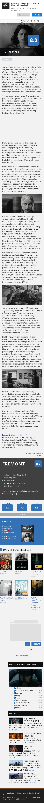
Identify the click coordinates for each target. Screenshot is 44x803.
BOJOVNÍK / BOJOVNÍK (36, 573)
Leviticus (18, 693)
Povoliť (37, 15)
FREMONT (8, 521)
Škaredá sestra (21, 700)
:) (27, 644)
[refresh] (36, 649)
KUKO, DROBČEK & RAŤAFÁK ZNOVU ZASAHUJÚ (36, 603)
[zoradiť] (41, 649)
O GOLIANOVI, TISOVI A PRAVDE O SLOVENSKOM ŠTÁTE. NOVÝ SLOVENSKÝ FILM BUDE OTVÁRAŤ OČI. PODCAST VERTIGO (25, 738)
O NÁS (36, 21)
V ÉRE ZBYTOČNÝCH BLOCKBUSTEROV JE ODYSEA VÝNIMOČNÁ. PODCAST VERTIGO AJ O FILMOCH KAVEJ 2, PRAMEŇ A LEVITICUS (25, 765)
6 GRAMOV (4, 572)
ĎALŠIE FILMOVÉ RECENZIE (17, 549)
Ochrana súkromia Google (25, 793)
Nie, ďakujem (23, 15)
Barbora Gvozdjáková (36, 453)
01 (31, 650)
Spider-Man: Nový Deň (24, 690)
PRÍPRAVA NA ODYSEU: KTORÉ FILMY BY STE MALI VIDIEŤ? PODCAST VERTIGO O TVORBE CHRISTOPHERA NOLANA (24, 778)
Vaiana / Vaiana (21, 705)
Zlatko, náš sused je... (23, 703)
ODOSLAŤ (36, 644)
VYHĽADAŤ (25, 21)
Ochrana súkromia (9, 793)
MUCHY (18, 572)
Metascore (22, 503)
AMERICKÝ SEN (21, 598)
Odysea (18, 688)
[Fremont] (22, 212)
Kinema (7, 503)
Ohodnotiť (22, 514)
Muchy (17, 695)
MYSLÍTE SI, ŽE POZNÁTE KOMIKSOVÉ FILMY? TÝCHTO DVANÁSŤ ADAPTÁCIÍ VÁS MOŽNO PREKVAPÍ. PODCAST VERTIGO (25, 751)
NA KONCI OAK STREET (6, 599)
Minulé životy (24, 339)
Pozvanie (18, 698)
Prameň (18, 707)
